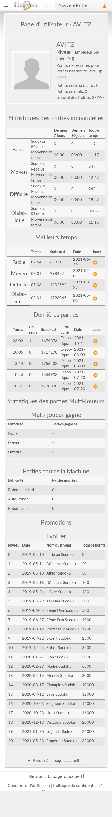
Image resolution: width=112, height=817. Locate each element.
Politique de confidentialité (77, 786)
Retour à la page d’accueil (55, 776)
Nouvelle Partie (73, 5)
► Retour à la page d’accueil (53, 761)
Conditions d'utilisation (29, 786)
